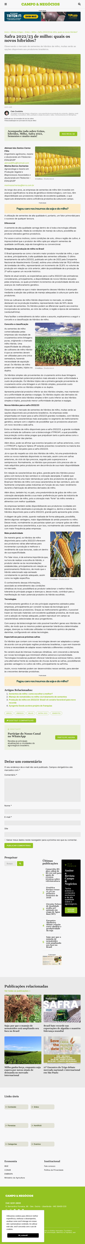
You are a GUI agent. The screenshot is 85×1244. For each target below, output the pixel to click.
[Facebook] (14, 1210)
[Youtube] (19, 1210)
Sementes (56, 713)
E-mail (8, 817)
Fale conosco (49, 1166)
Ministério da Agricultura (14, 1178)
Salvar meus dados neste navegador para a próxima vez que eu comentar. (41, 840)
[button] (5, 4)
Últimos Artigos (17, 32)
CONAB (7, 1170)
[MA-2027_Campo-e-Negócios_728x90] (42, 212)
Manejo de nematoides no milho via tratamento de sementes (38, 697)
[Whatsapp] (6, 1210)
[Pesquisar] (20, 863)
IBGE (6, 1166)
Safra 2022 (42, 713)
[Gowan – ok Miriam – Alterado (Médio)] (52, 964)
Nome (8, 806)
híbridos (20, 713)
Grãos (27, 32)
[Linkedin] (23, 1210)
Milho (34, 32)
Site (6, 829)
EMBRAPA (8, 1174)
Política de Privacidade (53, 1170)
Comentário (10, 775)
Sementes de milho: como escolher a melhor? (31, 694)
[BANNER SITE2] (42, 20)
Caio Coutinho (17, 111)
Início (6, 32)
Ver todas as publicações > (17, 991)
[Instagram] (10, 1210)
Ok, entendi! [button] (23, 1235)
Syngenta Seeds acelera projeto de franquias (30, 706)
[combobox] (10, 863)
